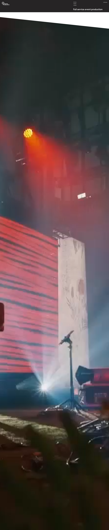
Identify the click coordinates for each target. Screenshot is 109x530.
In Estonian (105, 2)
